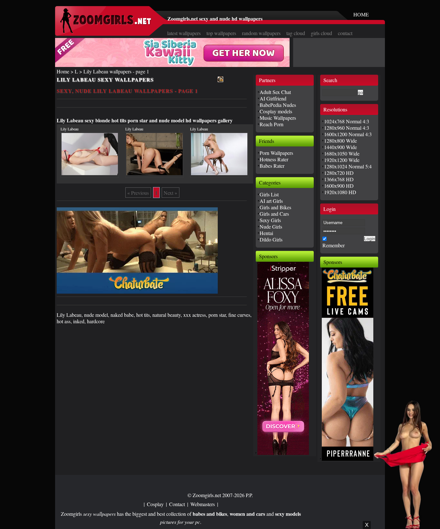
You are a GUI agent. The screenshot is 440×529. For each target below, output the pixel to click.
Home (63, 71)
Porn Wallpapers (276, 152)
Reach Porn (271, 124)
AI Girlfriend (273, 98)
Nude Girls (271, 226)
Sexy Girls (270, 220)
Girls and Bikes (275, 207)
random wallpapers (261, 33)
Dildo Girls (271, 239)
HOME (361, 14)
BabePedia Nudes (278, 104)
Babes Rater (272, 165)
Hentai (266, 233)
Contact (177, 504)
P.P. (249, 495)
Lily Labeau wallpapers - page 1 (116, 71)
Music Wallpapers (278, 117)
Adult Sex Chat (275, 92)
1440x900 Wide (340, 147)
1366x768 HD (339, 179)
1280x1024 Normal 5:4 (348, 166)
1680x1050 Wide (341, 153)
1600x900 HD (339, 185)
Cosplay (155, 504)
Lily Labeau (70, 128)
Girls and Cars (274, 213)
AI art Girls (271, 200)
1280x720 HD (339, 172)
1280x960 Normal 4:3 (346, 127)
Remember (333, 245)
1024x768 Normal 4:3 (346, 121)
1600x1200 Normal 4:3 (348, 134)
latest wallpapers (184, 33)
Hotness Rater (274, 159)
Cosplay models (276, 111)
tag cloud (295, 33)
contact (345, 33)
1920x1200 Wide (341, 159)
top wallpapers (221, 33)
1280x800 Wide (340, 140)
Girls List (269, 194)
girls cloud (321, 33)
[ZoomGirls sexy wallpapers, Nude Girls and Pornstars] (105, 31)
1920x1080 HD (340, 192)
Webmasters (202, 504)
